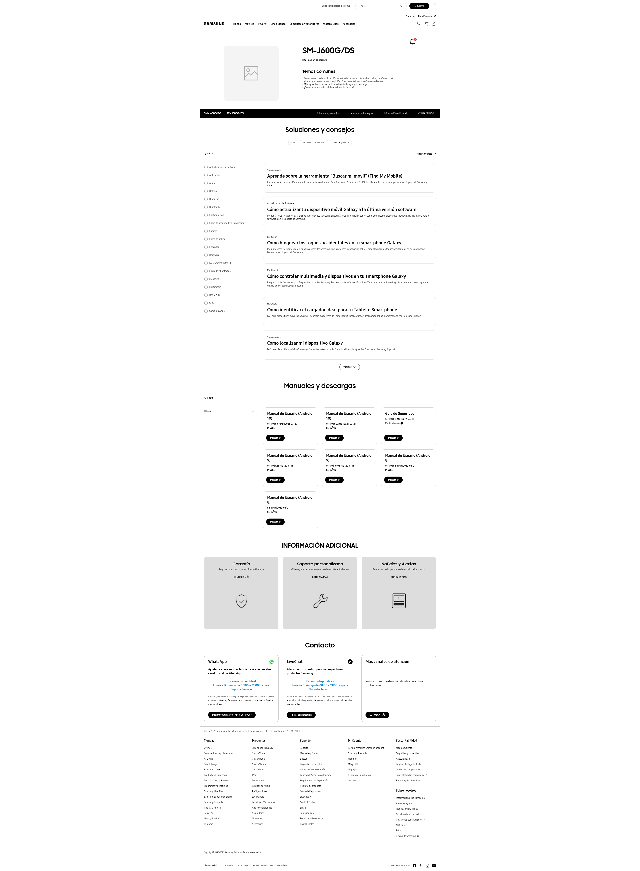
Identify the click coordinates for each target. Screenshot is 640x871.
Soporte (304, 748)
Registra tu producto (310, 786)
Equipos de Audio (261, 786)
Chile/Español (210, 865)
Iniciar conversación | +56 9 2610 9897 (232, 714)
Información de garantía (314, 60)
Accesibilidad (403, 758)
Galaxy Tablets (259, 753)
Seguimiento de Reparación (314, 780)
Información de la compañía (410, 798)
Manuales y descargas (361, 113)
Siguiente (419, 5)
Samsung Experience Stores (218, 796)
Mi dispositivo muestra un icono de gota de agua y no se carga (335, 84)
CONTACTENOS (426, 113)
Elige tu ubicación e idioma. (336, 5)
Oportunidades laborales (408, 814)
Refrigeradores (259, 791)
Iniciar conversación (301, 714)
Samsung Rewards (213, 802)
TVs (254, 775)
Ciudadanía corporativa (408, 769)
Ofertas (208, 748)
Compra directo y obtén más (218, 753)
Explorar (208, 824)
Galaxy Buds (258, 769)
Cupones (352, 780)
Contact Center (307, 802)
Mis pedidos (354, 764)
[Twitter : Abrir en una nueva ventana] (421, 866)
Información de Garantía (312, 769)
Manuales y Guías (309, 753)
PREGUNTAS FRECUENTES (314, 142)
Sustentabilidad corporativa (410, 775)
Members (353, 758)
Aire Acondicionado (262, 807)
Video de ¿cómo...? (340, 142)
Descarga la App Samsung (217, 780)
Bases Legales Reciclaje (408, 780)
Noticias (400, 825)
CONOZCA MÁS (241, 577)
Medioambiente (404, 748)
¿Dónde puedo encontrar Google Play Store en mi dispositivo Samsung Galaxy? (344, 81)
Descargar (275, 437)
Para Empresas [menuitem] (425, 16)
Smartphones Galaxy (262, 748)
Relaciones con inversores (409, 819)
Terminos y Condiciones (262, 865)
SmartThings (210, 764)
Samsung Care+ (212, 769)
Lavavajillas (258, 796)
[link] (412, 42)
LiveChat (304, 796)
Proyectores (258, 780)
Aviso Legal (243, 865)
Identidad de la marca (407, 808)
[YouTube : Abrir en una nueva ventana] (434, 866)
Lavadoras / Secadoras (263, 802)
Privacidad (229, 865)
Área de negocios (405, 803)
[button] (349, 178)
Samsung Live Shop (214, 791)
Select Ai (208, 813)
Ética (398, 830)
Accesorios (257, 824)
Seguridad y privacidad (408, 753)
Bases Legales (307, 824)
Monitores (257, 818)
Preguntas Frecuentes (311, 764)
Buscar (303, 758)
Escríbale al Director (310, 818)
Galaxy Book (258, 758)
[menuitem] (237, 24)
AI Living (208, 758)
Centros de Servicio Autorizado (316, 775)
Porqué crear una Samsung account (366, 748)
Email (303, 807)
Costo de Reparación (310, 791)
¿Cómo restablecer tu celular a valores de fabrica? (329, 87)
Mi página (353, 769)
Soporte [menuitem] (410, 16)
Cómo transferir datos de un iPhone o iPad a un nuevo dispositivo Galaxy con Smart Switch (350, 78)
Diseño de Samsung (406, 836)
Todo (293, 142)
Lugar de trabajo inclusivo (409, 764)
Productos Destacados (215, 775)
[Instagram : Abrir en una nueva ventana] (428, 866)
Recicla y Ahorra (212, 807)
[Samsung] (214, 23)
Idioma (207, 412)
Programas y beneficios (216, 786)
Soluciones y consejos (328, 113)
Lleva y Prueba (211, 818)
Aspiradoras (258, 813)
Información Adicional (395, 113)
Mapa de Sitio (283, 865)
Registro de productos (359, 775)
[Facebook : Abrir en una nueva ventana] (414, 866)
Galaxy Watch (259, 764)
